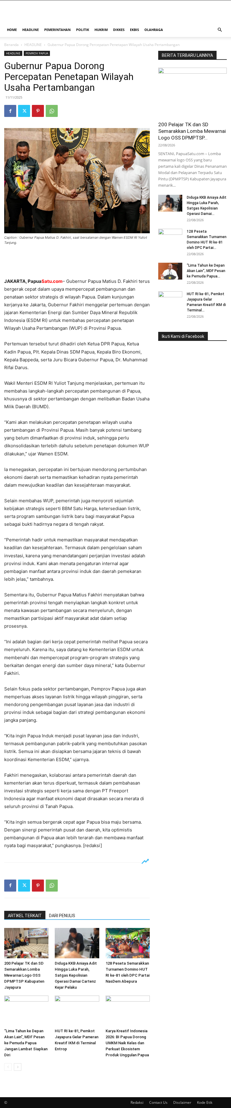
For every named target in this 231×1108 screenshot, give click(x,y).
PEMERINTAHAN (57, 29)
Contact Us (158, 1102)
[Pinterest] (38, 111)
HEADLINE (30, 29)
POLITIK (82, 29)
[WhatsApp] (52, 111)
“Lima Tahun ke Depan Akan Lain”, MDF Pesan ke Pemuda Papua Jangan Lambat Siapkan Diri (26, 1043)
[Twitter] (24, 111)
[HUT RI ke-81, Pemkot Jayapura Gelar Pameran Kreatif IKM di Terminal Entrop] (77, 1011)
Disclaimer (182, 1102)
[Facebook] (10, 111)
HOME (12, 29)
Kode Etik (204, 1102)
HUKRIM (101, 29)
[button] (219, 30)
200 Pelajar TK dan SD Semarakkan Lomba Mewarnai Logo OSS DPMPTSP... (192, 131)
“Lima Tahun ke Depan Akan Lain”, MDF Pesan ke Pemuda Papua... (206, 270)
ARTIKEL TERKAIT (25, 915)
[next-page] (17, 1067)
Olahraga (153, 29)
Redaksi (137, 1102)
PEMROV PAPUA (37, 53)
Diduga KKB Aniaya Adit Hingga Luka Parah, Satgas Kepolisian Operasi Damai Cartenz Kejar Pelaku (76, 975)
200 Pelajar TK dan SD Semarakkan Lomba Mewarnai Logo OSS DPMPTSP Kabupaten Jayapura (24, 975)
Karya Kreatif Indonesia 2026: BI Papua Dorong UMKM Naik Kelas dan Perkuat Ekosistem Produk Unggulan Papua (127, 1043)
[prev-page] (8, 1067)
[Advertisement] (77, 262)
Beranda (11, 44)
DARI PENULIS (62, 915)
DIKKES (119, 29)
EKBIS (134, 29)
